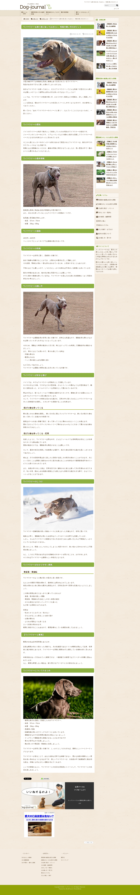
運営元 (63, 857)
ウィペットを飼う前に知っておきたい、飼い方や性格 (111, 66)
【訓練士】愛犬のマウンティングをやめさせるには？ (111, 172)
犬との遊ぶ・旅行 (46, 875)
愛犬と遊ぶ (101, 221)
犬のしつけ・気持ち (104, 212)
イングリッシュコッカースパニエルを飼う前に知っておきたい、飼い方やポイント (111, 55)
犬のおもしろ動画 (26, 857)
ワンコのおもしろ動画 (82, 13)
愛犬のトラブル (103, 225)
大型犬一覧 (45, 18)
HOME (27, 18)
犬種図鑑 (65, 12)
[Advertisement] (76, 824)
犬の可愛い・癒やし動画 (28, 862)
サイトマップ (64, 860)
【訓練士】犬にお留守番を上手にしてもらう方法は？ (111, 164)
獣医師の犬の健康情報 (37, 13)
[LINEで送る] (45, 778)
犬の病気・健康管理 (104, 217)
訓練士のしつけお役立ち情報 (107, 204)
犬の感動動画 (25, 860)
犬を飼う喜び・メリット (106, 208)
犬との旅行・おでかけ (105, 229)
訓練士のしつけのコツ (52, 13)
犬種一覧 (35, 18)
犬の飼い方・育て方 (104, 238)
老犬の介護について (104, 233)
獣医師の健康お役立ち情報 (107, 200)
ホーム (25, 13)
